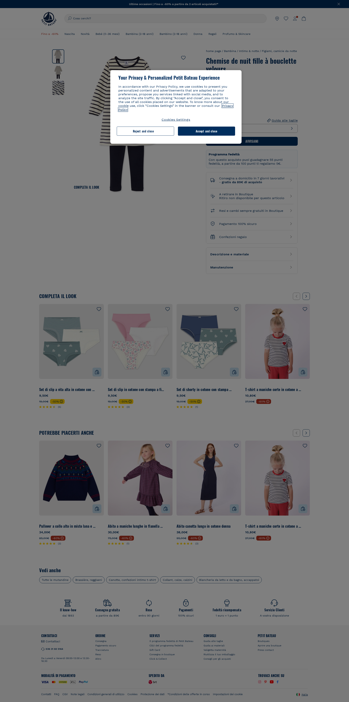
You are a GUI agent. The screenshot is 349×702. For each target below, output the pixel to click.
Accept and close (206, 131)
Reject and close (143, 131)
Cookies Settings (176, 120)
